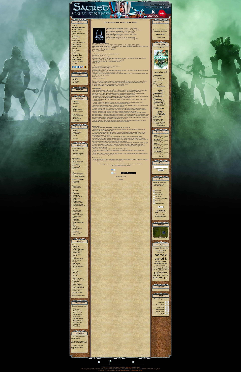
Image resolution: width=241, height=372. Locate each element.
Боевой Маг (76, 252)
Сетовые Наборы (78, 286)
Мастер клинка (77, 109)
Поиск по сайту (77, 46)
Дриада (75, 199)
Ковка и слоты (77, 289)
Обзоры (75, 82)
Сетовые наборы (78, 155)
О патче (75, 150)
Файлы (75, 169)
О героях (75, 79)
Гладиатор (76, 246)
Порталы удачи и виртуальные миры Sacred (77, 347)
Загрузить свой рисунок (160, 237)
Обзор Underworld (78, 266)
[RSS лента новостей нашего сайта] (85, 67)
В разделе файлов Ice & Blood (120, 165)
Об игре (75, 78)
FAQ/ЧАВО (76, 103)
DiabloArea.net (77, 313)
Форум (74, 52)
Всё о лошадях (77, 284)
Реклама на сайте (77, 61)
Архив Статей (76, 31)
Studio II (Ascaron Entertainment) (126, 37)
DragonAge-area (78, 318)
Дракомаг (76, 172)
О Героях (75, 190)
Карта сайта (75, 57)
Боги (74, 192)
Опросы (74, 48)
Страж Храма (77, 201)
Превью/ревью (77, 163)
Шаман (75, 135)
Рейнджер (76, 133)
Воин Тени (76, 195)
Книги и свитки (77, 228)
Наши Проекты (76, 59)
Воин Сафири (77, 132)
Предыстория (77, 211)
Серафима (76, 193)
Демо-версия (77, 187)
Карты (74, 277)
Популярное (76, 50)
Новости (75, 101)
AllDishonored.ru (78, 320)
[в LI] (114, 171)
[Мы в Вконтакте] (73, 67)
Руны (74, 224)
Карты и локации (78, 115)
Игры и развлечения (78, 33)
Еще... (161, 156)
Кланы (75, 294)
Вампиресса (76, 254)
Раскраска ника (77, 292)
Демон (75, 255)
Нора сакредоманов (78, 295)
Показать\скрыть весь (79, 306)
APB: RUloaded (77, 322)
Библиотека (76, 283)
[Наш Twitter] (76, 67)
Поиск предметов (78, 287)
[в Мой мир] (112, 171)
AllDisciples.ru (77, 316)
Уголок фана (76, 40)
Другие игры (161, 37)
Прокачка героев (78, 173)
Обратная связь (77, 55)
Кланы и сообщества (78, 42)
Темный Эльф (77, 251)
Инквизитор (76, 198)
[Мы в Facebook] (79, 67)
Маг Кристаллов (78, 111)
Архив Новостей (77, 29)
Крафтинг (76, 117)
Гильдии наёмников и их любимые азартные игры (79, 341)
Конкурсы (75, 39)
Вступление (76, 263)
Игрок (74, 108)
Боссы (75, 275)
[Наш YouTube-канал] (82, 67)
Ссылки (74, 63)
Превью (75, 230)
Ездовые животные (79, 176)
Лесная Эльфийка (78, 249)
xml (81, 57)
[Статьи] (168, 302)
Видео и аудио (77, 166)
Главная (74, 25)
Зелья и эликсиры (78, 222)
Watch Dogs (76, 326)
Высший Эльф (77, 196)
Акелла (122, 36)
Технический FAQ (78, 153)
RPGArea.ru (76, 309)
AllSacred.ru (129, 367)
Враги (74, 225)
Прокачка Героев (78, 258)
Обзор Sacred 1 (77, 265)
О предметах (77, 118)
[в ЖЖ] (112, 173)
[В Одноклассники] (114, 173)
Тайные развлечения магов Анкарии (78, 337)
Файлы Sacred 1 (78, 278)
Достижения (76, 220)
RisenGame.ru (77, 314)
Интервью (76, 81)
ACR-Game (76, 324)
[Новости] (166, 302)
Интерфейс (76, 181)
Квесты (75, 217)
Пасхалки (76, 167)
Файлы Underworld (78, 280)
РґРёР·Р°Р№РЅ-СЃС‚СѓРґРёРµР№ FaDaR (130, 370)
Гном (74, 257)
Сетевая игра (76, 290)
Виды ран (76, 227)
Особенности (77, 210)
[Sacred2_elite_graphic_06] (160, 236)
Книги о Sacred (76, 44)
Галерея (74, 35)
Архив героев (77, 260)
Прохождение (77, 216)
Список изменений (78, 152)
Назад (121, 179)
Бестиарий (76, 114)
